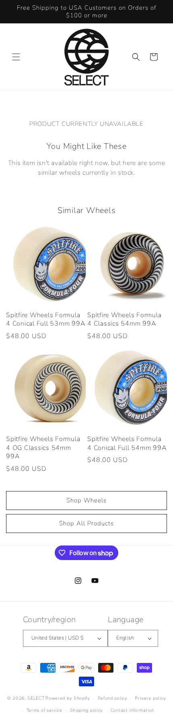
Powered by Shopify (67, 698)
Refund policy (113, 698)
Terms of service (44, 710)
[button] (16, 57)
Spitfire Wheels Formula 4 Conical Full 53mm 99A (45, 319)
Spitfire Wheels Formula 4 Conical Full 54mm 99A (126, 443)
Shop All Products (86, 523)
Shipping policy (86, 710)
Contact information (132, 710)
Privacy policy (150, 698)
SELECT (35, 698)
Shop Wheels (86, 500)
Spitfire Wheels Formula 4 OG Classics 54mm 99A (43, 448)
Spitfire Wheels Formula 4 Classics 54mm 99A (124, 319)
